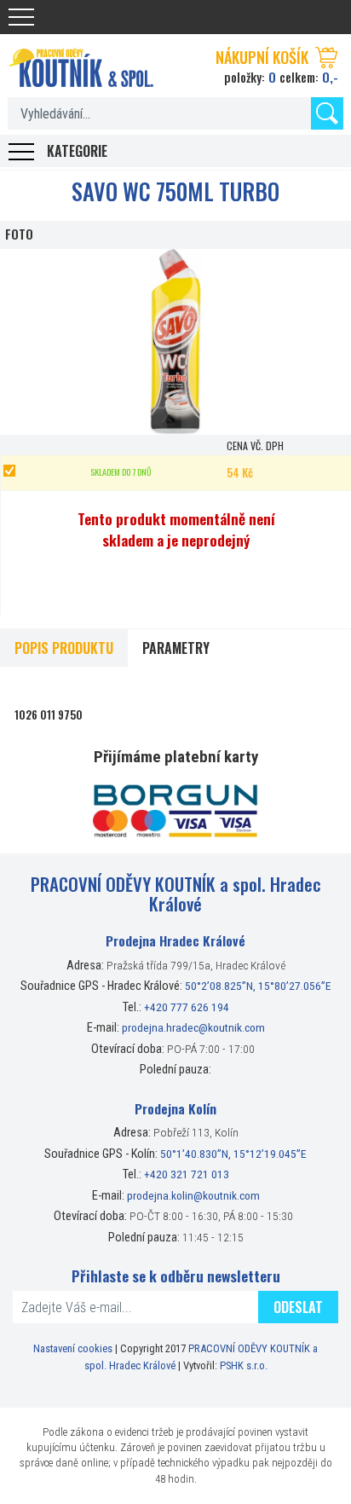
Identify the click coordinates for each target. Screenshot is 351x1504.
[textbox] (175, 113)
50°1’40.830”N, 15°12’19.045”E (233, 1153)
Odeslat (298, 1307)
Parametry (176, 648)
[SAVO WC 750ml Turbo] (175, 342)
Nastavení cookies (72, 1348)
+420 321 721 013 (186, 1174)
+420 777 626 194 (186, 1007)
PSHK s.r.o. (244, 1365)
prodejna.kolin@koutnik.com (193, 1195)
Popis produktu (63, 648)
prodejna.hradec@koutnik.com (193, 1027)
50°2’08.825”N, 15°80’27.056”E (258, 985)
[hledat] (327, 113)
